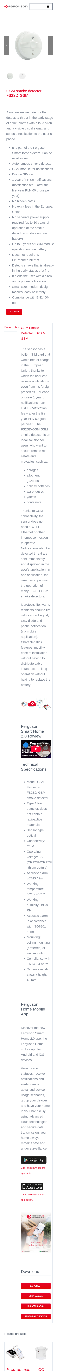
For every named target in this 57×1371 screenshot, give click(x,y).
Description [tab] (10, 327)
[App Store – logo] (32, 1184)
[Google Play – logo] (33, 1158)
